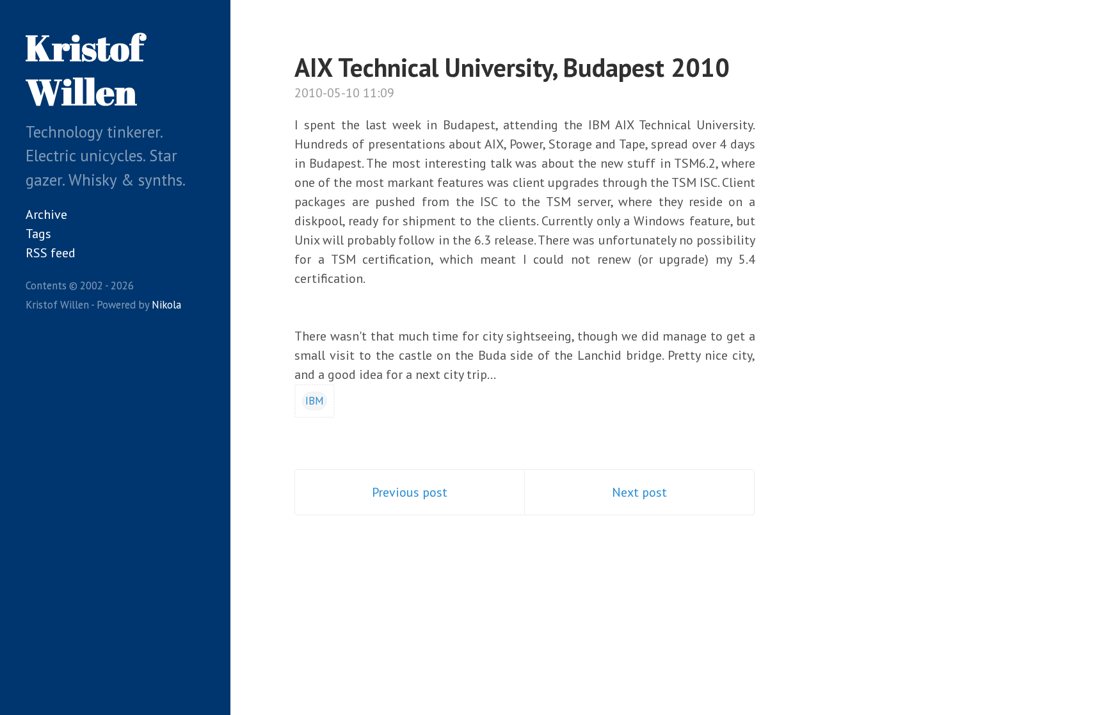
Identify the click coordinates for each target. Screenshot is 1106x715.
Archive (46, 214)
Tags (38, 233)
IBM (314, 401)
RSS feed (51, 253)
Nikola (166, 305)
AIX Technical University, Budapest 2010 (512, 67)
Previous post (409, 492)
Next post (639, 492)
